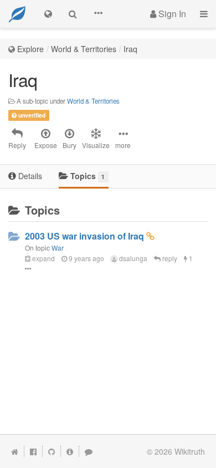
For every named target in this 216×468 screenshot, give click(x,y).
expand (42, 258)
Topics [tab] (86, 175)
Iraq (130, 48)
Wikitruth (189, 451)
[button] (98, 14)
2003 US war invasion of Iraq (84, 236)
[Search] (72, 14)
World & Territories (83, 48)
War (58, 247)
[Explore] (48, 14)
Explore (30, 48)
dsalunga (132, 258)
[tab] (25, 177)
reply (169, 258)
